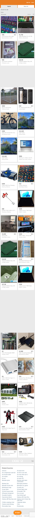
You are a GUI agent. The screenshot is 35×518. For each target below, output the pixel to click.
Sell (18, 512)
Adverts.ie (7, 2)
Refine (29, 14)
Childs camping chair (8, 502)
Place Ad (26, 6)
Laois (8, 63)
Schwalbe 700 (21, 491)
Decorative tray (6, 506)
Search (9, 6)
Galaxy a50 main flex (23, 497)
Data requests (19, 516)
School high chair (22, 489)
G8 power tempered (7, 493)
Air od (3, 478)
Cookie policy (27, 516)
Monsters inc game (22, 485)
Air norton (5, 476)
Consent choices (4, 516)
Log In (32, 2)
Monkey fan (5, 483)
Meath (23, 134)
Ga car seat (20, 493)
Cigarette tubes (21, 502)
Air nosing (20, 476)
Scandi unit (20, 487)
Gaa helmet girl (21, 495)
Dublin (11, 37)
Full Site (2, 516)
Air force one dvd (22, 472)
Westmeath (25, 37)
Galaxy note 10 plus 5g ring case (23, 499)
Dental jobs (20, 506)
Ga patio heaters (7, 495)
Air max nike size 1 (22, 474)
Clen (18, 504)
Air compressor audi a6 (8, 472)
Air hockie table (6, 474)
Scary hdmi (5, 489)
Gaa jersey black (7, 497)
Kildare (24, 63)
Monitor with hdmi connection (22, 481)
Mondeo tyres (6, 480)
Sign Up (28, 2)
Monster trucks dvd (7, 485)
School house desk (7, 491)
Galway (29, 159)
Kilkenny (8, 186)
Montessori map (6, 487)
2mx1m (4, 470)
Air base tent (20, 470)
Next (33, 461)
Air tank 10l (20, 478)
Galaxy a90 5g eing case (9, 499)
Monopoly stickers (22, 483)
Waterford (25, 379)
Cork (6, 429)
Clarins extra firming (8, 504)
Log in (12, 516)
